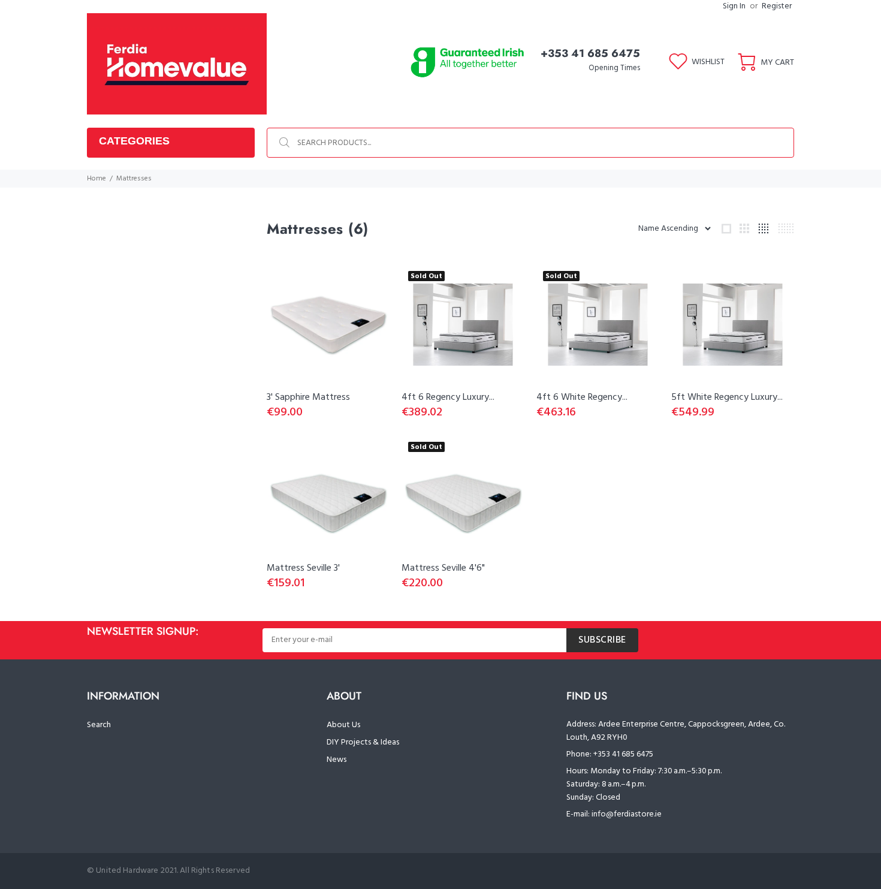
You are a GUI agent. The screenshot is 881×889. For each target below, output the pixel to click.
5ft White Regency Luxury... (727, 397)
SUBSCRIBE (602, 640)
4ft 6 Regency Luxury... (448, 397)
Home (96, 179)
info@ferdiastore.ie (627, 814)
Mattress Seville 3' (303, 568)
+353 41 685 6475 (590, 53)
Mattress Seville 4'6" (443, 568)
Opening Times (614, 68)
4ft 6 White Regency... (581, 397)
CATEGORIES (134, 141)
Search (99, 725)
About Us (343, 725)
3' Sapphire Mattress (308, 397)
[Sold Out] (463, 325)
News (336, 760)
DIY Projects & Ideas (363, 742)
